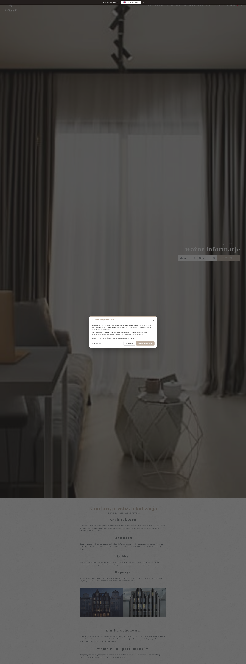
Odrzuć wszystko (96, 343)
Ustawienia (129, 343)
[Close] (143, 2)
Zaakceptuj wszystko (145, 343)
